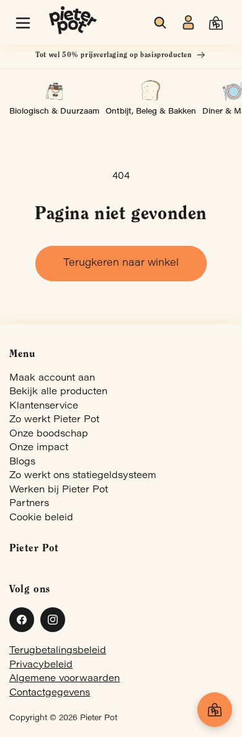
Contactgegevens (49, 693)
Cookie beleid (41, 518)
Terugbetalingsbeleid (57, 651)
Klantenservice (43, 406)
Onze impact (38, 448)
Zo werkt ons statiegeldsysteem (82, 476)
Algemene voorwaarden (64, 679)
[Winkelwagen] (214, 709)
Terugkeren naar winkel (121, 263)
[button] (23, 23)
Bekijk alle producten (58, 392)
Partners (29, 504)
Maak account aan (52, 378)
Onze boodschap (48, 434)
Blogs (22, 462)
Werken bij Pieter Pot (58, 490)
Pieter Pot (98, 718)
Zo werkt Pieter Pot (54, 420)
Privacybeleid (41, 665)
